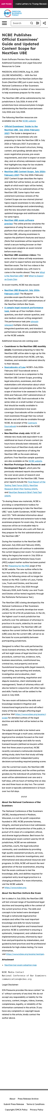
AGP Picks (6, 4)
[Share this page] (44, 23)
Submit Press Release (14, 1104)
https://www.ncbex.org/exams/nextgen (25, 954)
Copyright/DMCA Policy (16, 1109)
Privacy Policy (36, 1109)
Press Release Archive (28, 1098)
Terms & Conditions (35, 1104)
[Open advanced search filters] (37, 23)
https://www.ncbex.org (15, 887)
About (12, 1098)
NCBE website (29, 121)
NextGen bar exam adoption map (20, 965)
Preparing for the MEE (18, 566)
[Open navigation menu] (4, 23)
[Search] (32, 23)
